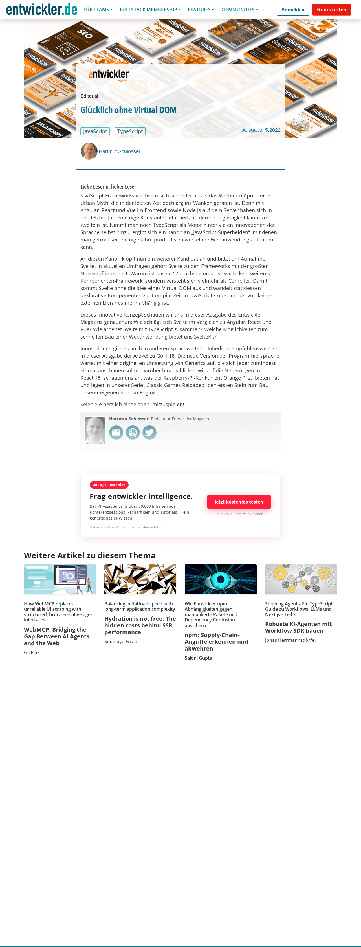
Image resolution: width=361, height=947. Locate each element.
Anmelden (293, 9)
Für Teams (96, 9)
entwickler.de (41, 10)
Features (199, 9)
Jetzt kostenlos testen (239, 502)
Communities (238, 9)
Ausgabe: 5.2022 (261, 130)
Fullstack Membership (148, 9)
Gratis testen (331, 9)
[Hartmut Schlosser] (90, 151)
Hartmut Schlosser (119, 151)
